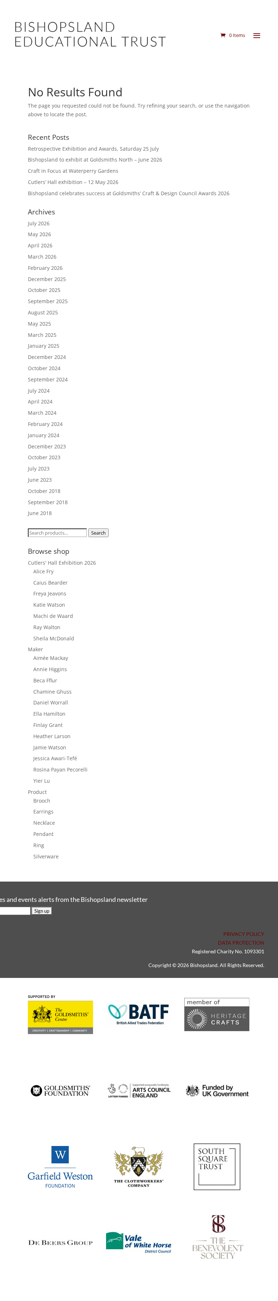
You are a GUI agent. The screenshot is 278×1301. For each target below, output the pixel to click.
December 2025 (47, 279)
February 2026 (45, 267)
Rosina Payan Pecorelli (60, 769)
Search (98, 533)
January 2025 (43, 345)
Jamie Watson (49, 747)
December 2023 (47, 446)
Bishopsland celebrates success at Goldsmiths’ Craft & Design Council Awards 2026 (128, 193)
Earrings (43, 811)
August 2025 (43, 312)
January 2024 (43, 435)
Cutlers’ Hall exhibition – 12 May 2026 (73, 182)
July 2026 (39, 223)
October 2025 (44, 289)
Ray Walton (46, 627)
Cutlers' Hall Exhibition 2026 (62, 562)
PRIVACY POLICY (243, 934)
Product (37, 791)
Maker (35, 649)
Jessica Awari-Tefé (55, 758)
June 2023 (40, 479)
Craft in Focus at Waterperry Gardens (73, 170)
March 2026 (42, 256)
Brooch (41, 800)
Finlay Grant (48, 724)
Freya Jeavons (49, 593)
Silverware (46, 856)
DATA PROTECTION (241, 943)
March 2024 (42, 412)
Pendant (43, 834)
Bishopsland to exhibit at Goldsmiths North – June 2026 (95, 159)
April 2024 (40, 401)
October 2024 (44, 368)
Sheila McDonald (53, 638)
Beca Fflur (45, 680)
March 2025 (42, 334)
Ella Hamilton (49, 713)
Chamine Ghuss (52, 691)
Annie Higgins (50, 669)
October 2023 (44, 457)
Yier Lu (41, 780)
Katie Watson (49, 604)
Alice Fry (43, 571)
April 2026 (40, 245)
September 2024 (48, 379)
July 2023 (39, 468)
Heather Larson (52, 736)
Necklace (44, 822)
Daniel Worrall (50, 702)
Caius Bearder (50, 582)
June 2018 (40, 513)
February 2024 (45, 424)
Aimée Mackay (50, 657)
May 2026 (39, 234)
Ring (38, 845)
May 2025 (39, 323)
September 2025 (48, 301)
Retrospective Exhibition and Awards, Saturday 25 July (93, 148)
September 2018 (48, 502)
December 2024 (47, 357)
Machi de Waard (53, 615)
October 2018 (44, 491)
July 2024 (39, 390)
